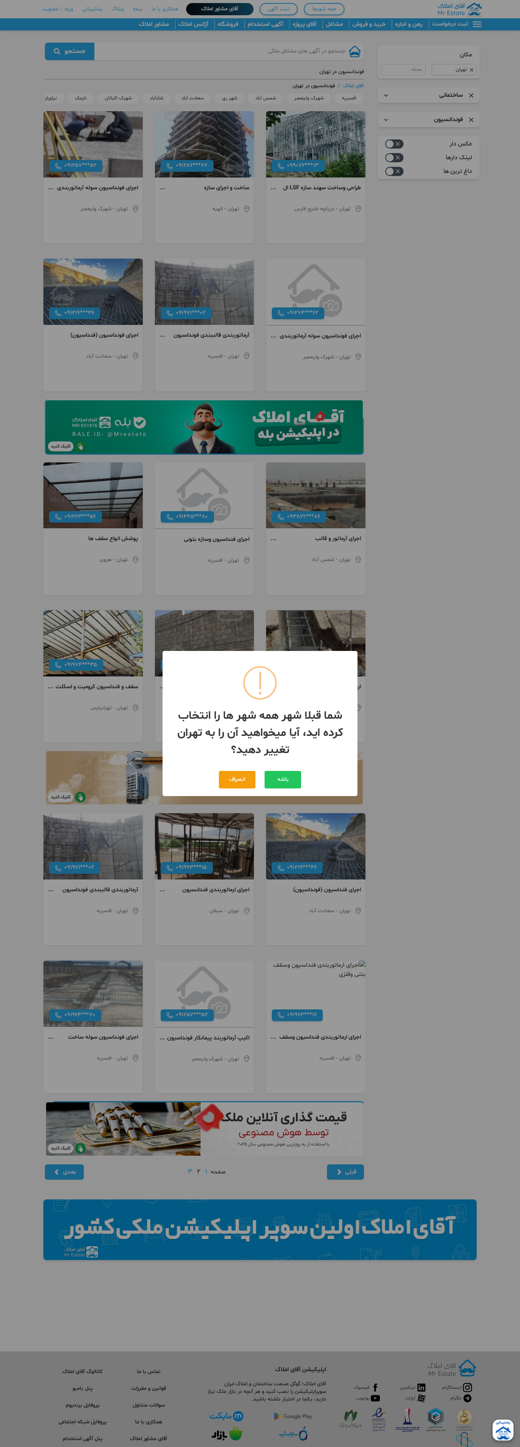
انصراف (237, 779)
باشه (283, 779)
